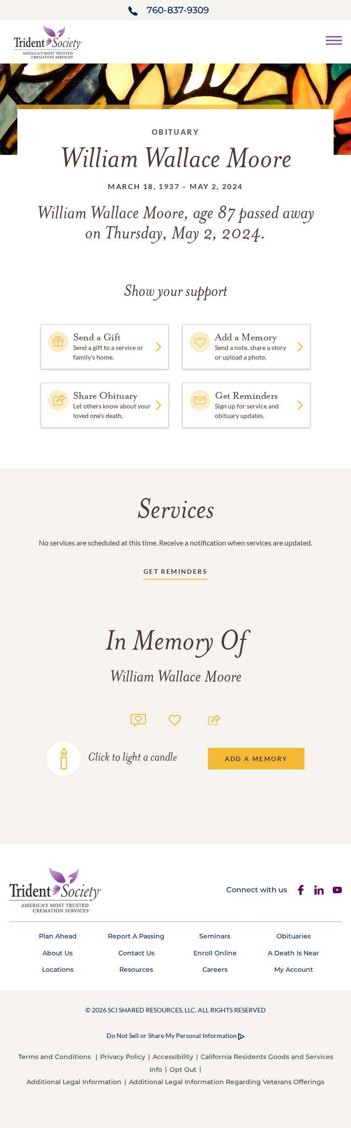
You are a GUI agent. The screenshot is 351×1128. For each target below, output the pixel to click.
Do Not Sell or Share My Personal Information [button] (171, 1035)
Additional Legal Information (74, 1082)
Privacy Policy (122, 1057)
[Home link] (48, 41)
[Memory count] (138, 719)
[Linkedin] (319, 890)
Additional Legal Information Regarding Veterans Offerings (226, 1082)
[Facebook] (300, 890)
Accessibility (173, 1057)
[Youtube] (337, 890)
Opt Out (183, 1069)
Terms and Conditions (54, 1057)
